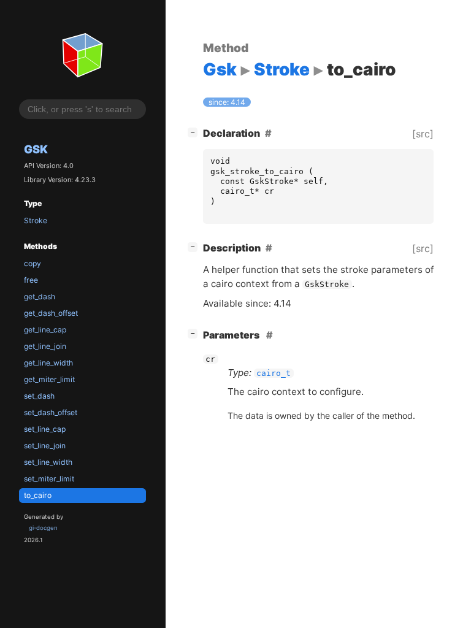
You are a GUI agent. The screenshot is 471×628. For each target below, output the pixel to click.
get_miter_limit (49, 379)
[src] (423, 134)
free (31, 280)
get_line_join (45, 346)
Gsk (36, 149)
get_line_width (48, 362)
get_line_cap (45, 329)
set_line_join (45, 445)
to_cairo (38, 495)
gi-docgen (43, 527)
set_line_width (48, 462)
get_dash (39, 296)
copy (32, 263)
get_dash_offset (51, 313)
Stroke (35, 220)
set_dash (39, 395)
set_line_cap (45, 429)
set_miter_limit (49, 478)
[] (195, 131)
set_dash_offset (50, 412)
